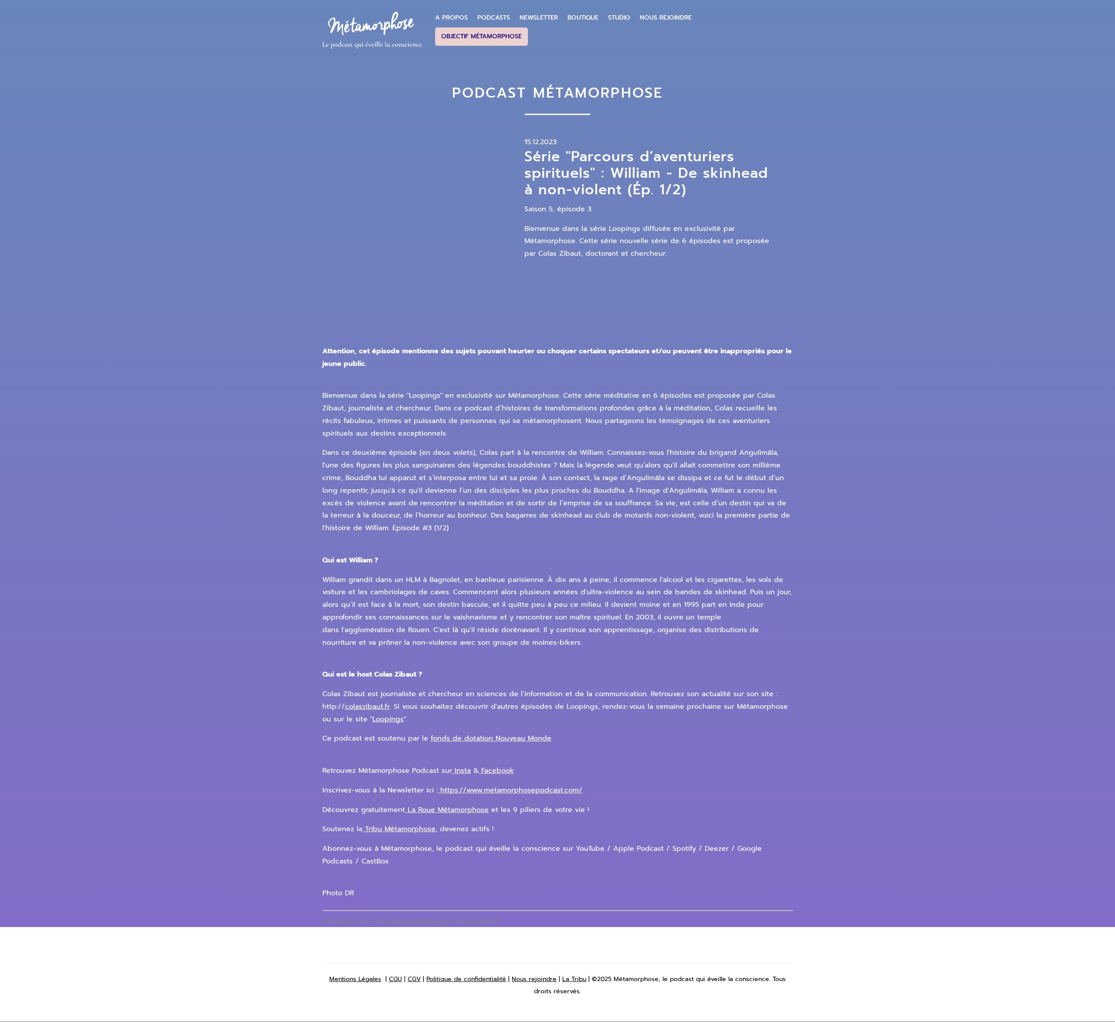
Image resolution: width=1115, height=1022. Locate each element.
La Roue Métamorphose (447, 810)
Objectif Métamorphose (481, 36)
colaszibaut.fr (367, 706)
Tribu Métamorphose (399, 829)
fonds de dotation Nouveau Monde (491, 738)
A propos (451, 18)
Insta (461, 770)
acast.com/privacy (414, 920)
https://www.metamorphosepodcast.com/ (510, 790)
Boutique (583, 18)
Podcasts (493, 18)
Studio (619, 18)
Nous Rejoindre (666, 18)
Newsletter (539, 18)
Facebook (496, 770)
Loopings (388, 719)
